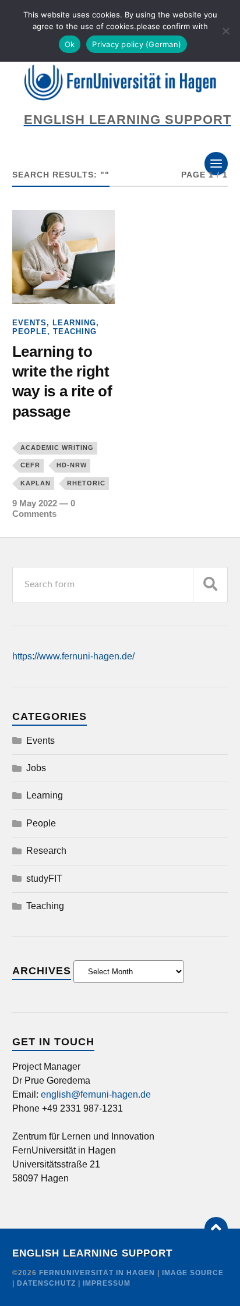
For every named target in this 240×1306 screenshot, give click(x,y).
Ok (70, 44)
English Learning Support (92, 1253)
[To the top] (216, 1228)
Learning (74, 322)
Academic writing (57, 447)
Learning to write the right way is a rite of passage (62, 381)
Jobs (36, 768)
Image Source (193, 1273)
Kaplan (35, 483)
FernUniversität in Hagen (98, 1273)
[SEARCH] (210, 584)
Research (46, 851)
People (29, 331)
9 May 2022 (34, 503)
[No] (225, 31)
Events (29, 322)
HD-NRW (72, 465)
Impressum (106, 1283)
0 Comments (43, 508)
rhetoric (86, 483)
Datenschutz (46, 1283)
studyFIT (44, 878)
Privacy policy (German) (136, 44)
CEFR (30, 465)
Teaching (75, 331)
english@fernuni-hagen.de (96, 1094)
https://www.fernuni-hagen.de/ (73, 656)
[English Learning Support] (120, 83)
